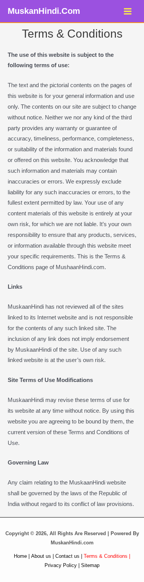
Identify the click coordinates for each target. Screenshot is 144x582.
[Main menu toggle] (128, 11)
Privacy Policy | (62, 565)
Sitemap (90, 565)
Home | (22, 556)
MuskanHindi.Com (44, 11)
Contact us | (68, 556)
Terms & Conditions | (107, 556)
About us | (42, 556)
